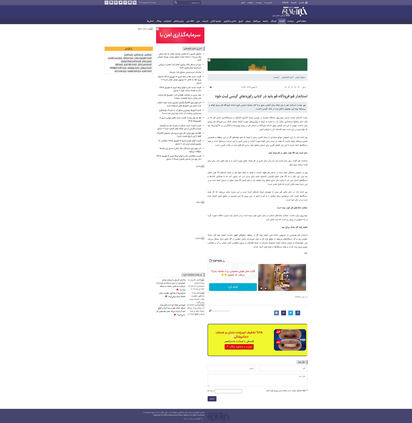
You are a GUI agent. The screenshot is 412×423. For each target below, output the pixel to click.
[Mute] (266, 288)
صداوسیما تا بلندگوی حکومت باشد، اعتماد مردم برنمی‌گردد (172, 295)
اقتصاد (282, 21)
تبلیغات (250, 2)
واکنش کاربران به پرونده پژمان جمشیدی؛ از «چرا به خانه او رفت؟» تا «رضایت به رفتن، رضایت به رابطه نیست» (170, 284)
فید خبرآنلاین (134, 3)
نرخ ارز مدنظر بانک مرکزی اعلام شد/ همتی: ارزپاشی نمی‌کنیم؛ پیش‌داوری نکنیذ (179, 66)
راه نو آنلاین (138, 54)
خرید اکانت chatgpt (118, 68)
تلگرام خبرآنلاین (130, 3)
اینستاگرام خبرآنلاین (125, 3)
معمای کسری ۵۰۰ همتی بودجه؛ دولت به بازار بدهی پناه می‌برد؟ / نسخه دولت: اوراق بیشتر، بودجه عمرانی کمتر (179, 57)
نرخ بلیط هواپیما (134, 71)
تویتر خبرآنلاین (120, 3)
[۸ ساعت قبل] (195, 284)
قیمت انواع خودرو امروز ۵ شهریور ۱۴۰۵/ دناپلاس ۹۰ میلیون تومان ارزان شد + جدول (180, 142)
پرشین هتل (146, 61)
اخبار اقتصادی (287, 77)
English (285, 2)
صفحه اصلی (301, 21)
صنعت (276, 77)
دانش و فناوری (230, 21)
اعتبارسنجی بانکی (144, 64)
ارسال (212, 398)
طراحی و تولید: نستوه (191, 419)
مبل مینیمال (128, 58)
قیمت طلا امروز (130, 64)
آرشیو (243, 2)
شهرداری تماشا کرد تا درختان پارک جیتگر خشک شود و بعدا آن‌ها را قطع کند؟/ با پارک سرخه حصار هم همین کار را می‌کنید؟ (170, 309)
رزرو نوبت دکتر (120, 71)
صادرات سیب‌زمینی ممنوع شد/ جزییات (185, 72)
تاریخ (241, 21)
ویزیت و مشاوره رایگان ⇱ (239, 347)
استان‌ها (150, 21)
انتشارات (167, 21)
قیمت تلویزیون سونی (142, 58)
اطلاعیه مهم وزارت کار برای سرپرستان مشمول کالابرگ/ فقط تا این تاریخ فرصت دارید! (179, 135)
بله (111, 3)
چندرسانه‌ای (179, 21)
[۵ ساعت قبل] (195, 297)
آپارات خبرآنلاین (116, 3)
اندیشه (205, 21)
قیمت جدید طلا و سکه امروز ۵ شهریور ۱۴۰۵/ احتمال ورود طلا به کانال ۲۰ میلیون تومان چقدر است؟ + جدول (179, 79)
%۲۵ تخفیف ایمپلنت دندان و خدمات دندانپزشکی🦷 (239, 334)
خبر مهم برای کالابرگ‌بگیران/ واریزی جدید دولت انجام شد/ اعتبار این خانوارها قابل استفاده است (179, 104)
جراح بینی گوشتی (115, 58)
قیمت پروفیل (145, 68)
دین (198, 21)
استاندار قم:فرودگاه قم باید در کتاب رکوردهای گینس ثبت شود (261, 96)
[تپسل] (209, 60)
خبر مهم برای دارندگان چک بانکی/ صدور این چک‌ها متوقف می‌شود (180, 150)
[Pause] (261, 288)
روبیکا (106, 3)
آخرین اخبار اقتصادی (193, 49)
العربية (293, 2)
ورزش (248, 21)
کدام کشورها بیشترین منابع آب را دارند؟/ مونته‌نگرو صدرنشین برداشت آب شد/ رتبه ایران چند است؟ (180, 112)
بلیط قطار (119, 64)
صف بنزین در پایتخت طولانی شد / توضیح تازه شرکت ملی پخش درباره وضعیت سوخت (179, 96)
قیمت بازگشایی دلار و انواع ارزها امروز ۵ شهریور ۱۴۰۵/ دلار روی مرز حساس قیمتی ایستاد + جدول (178, 157)
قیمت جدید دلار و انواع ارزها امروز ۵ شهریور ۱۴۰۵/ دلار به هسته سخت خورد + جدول (180, 89)
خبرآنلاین (289, 11)
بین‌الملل (256, 21)
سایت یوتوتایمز (133, 68)
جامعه (265, 21)
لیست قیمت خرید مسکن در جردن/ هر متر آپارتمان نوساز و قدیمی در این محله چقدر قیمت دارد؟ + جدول (179, 127)
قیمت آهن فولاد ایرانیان (131, 61)
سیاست (290, 21)
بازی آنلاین (128, 54)
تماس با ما (268, 2)
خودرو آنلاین (216, 21)
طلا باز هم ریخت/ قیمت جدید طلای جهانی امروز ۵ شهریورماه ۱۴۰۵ (180, 119)
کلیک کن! (233, 287)
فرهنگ (273, 21)
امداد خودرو (146, 71)
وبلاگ (158, 21)
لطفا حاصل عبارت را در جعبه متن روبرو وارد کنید (286, 390)
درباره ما (259, 2)
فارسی (301, 2)
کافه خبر (190, 21)
